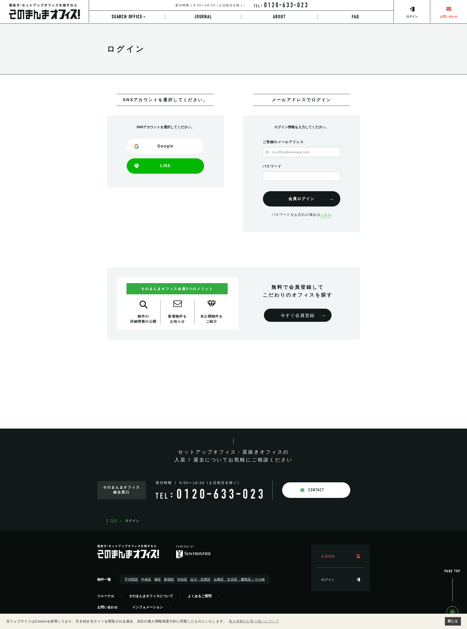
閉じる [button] (453, 621)
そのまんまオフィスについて (151, 596)
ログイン (328, 580)
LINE (165, 166)
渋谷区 (182, 579)
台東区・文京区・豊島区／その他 (239, 579)
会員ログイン (301, 199)
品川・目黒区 (200, 579)
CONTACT (316, 490)
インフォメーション (147, 607)
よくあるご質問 (200, 596)
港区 (157, 579)
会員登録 (328, 556)
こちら (326, 214)
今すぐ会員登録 (298, 315)
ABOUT (279, 16)
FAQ (355, 16)
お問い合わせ (107, 607)
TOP (113, 520)
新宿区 (169, 579)
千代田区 (131, 579)
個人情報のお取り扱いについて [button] (254, 621)
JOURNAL (203, 16)
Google (165, 146)
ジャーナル (105, 596)
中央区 (146, 579)
